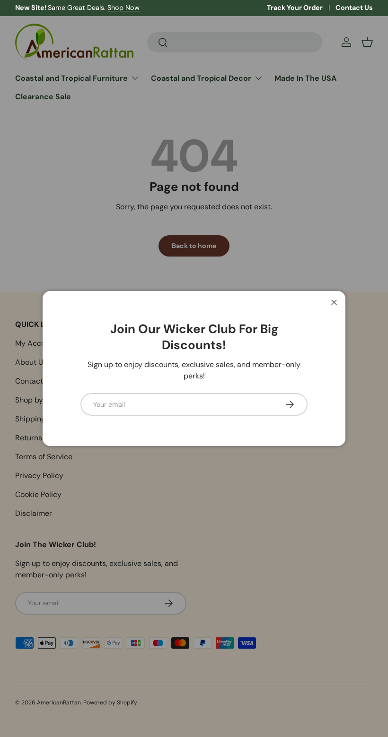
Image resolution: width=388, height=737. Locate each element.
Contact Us (354, 7)
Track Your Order (295, 7)
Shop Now (123, 7)
